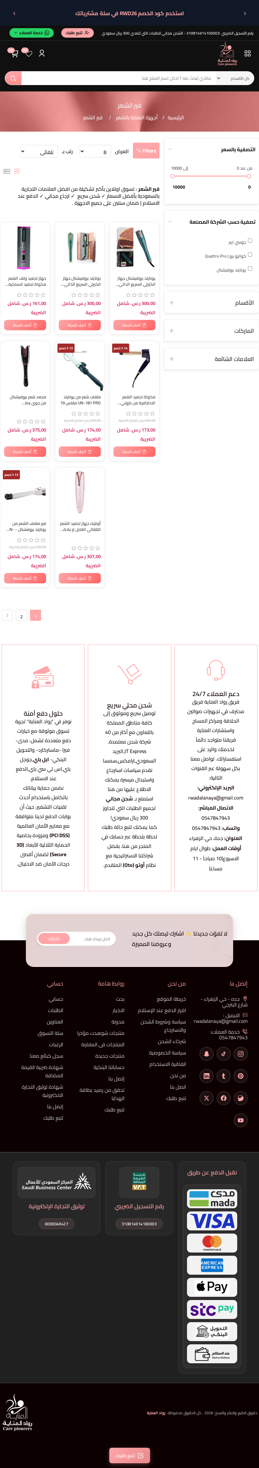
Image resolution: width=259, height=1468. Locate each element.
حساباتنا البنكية (108, 1067)
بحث (13, 78)
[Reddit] (241, 1098)
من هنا (129, 846)
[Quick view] (8, 253)
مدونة (117, 1021)
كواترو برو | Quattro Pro (225, 256)
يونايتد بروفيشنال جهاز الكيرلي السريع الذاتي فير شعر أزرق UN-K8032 (135, 281)
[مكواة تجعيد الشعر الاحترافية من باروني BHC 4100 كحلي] (134, 366)
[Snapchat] (207, 1054)
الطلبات (55, 1010)
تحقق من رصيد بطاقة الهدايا (102, 1094)
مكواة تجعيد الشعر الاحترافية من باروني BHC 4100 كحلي (138, 400)
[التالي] (14, 13)
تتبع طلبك (176, 1098)
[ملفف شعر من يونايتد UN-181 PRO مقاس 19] (80, 366)
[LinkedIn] (207, 1076)
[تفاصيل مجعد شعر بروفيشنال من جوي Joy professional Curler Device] (25, 366)
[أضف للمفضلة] (8, 228)
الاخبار (118, 1010)
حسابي (56, 999)
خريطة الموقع (171, 999)
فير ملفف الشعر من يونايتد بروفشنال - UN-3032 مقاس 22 (26, 526)
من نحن (178, 1075)
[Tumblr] (224, 1076)
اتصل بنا (178, 1087)
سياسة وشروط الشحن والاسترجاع (163, 1026)
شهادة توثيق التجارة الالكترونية (42, 1091)
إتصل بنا (116, 1078)
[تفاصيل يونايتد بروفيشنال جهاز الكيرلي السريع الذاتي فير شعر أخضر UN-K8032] (80, 247)
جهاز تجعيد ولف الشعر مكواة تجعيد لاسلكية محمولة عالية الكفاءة (26, 281)
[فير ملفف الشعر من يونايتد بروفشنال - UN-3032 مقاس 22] (25, 492)
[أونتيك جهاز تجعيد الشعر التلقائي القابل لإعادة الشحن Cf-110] (80, 492)
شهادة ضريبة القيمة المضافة (42, 1071)
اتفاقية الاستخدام (167, 1064)
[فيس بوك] (224, 1098)
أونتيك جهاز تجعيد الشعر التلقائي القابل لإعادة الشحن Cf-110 (80, 526)
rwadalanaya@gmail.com (215, 797)
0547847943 (216, 818)
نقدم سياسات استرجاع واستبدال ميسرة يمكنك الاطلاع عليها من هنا (129, 779)
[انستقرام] (241, 1054)
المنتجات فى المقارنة (102, 1044)
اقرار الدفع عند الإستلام (162, 1010)
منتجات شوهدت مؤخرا (100, 1033)
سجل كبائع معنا (46, 1056)
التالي (7, 615)
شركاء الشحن (172, 1041)
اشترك (54, 938)
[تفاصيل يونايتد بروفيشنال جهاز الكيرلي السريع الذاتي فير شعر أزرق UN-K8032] (134, 247)
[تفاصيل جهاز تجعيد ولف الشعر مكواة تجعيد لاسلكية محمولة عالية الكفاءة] (25, 247)
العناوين (55, 1021)
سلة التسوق (50, 1033)
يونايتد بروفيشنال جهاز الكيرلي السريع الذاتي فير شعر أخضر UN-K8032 (80, 281)
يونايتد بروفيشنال (231, 270)
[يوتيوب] (241, 1120)
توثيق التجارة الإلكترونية (57, 1206)
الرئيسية (176, 117)
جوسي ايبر (237, 242)
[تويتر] (207, 1098)
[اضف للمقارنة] (8, 241)
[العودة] (245, 13)
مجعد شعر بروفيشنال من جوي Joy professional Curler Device (28, 400)
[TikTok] (224, 1054)
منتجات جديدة (109, 1056)
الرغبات (56, 1044)
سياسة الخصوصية (167, 1052)
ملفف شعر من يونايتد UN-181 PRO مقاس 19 (80, 400)
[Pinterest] (241, 1076)
